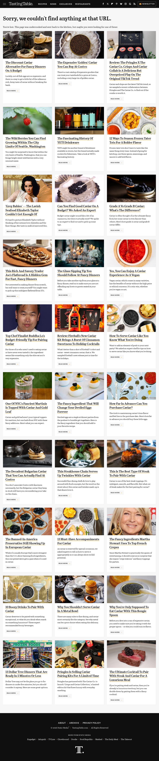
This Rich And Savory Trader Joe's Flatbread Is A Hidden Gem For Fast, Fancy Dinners (26, 275)
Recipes (42, 3)
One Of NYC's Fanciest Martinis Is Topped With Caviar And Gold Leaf (26, 407)
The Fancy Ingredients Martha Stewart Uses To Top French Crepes (129, 543)
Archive (74, 722)
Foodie (74, 739)
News (53, 3)
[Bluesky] (121, 4)
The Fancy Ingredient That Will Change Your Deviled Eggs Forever (78, 407)
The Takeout (126, 739)
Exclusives (66, 3)
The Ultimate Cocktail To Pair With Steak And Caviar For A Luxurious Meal (129, 676)
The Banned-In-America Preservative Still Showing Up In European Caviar (25, 543)
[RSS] (134, 4)
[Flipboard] (112, 4)
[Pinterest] (116, 4)
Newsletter (148, 4)
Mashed (98, 739)
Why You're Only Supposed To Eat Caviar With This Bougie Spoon (129, 611)
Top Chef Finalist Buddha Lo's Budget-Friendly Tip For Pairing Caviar (26, 340)
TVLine (51, 739)
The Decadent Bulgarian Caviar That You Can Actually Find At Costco (26, 475)
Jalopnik (42, 739)
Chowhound (63, 739)
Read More (11, 91)
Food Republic (86, 739)
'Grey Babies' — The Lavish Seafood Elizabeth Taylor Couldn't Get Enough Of (23, 210)
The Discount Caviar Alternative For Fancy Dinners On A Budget (25, 66)
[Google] (130, 4)
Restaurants (82, 3)
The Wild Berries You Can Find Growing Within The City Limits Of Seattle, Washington (25, 142)
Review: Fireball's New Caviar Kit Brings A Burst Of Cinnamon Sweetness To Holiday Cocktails (78, 340)
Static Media (63, 727)
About (62, 722)
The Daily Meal (111, 739)
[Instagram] (125, 4)
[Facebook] (103, 4)
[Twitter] (107, 4)
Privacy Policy (92, 722)
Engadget (31, 739)
